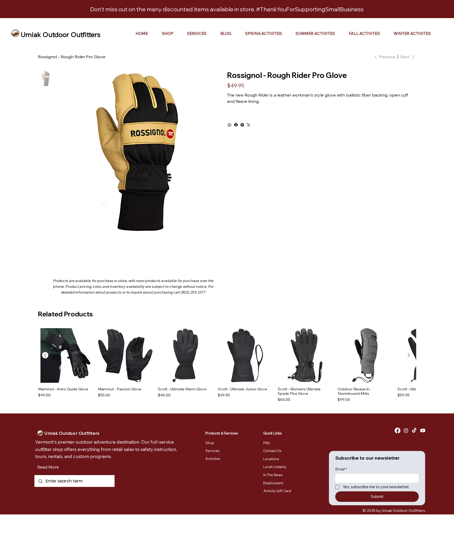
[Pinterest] (242, 124)
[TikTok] (414, 430)
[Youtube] (423, 430)
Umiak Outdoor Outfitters (60, 34)
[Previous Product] (45, 355)
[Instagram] (406, 430)
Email (341, 469)
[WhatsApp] (229, 124)
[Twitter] (248, 124)
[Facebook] (236, 124)
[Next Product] (409, 355)
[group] (227, 365)
